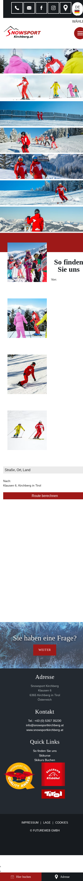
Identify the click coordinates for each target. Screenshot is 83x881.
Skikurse (44, 755)
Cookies (61, 822)
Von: (54, 279)
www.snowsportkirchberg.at (44, 730)
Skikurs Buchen (44, 760)
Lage (47, 822)
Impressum (30, 822)
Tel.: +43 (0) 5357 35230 (44, 720)
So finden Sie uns (45, 750)
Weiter (45, 650)
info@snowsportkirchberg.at (45, 725)
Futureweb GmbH (46, 830)
